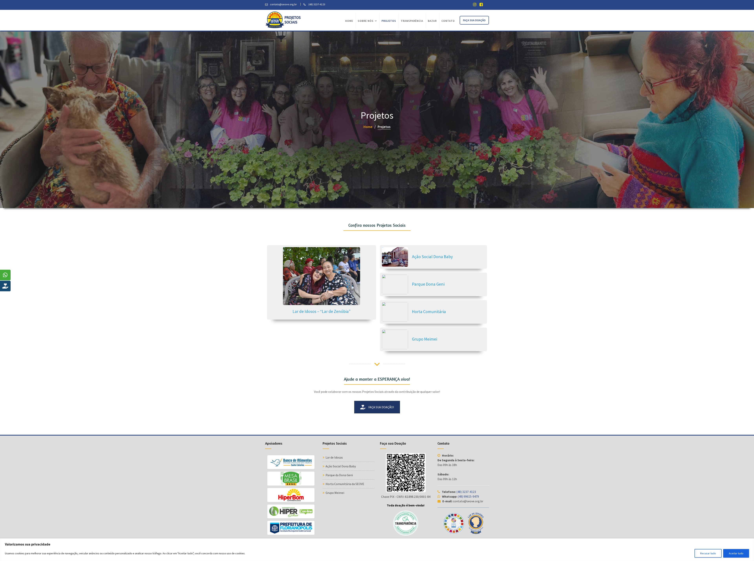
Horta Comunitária (429, 311)
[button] (377, 407)
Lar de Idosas (334, 457)
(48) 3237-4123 (466, 492)
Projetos (389, 21)
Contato (448, 21)
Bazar (432, 21)
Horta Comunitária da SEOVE (345, 484)
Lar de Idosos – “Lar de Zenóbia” (321, 311)
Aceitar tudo (736, 553)
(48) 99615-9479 (468, 496)
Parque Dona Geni (428, 284)
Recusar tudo (708, 553)
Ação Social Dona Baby (432, 256)
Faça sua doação (474, 20)
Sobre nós (365, 21)
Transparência (412, 21)
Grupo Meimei (424, 339)
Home (349, 21)
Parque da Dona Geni (339, 475)
